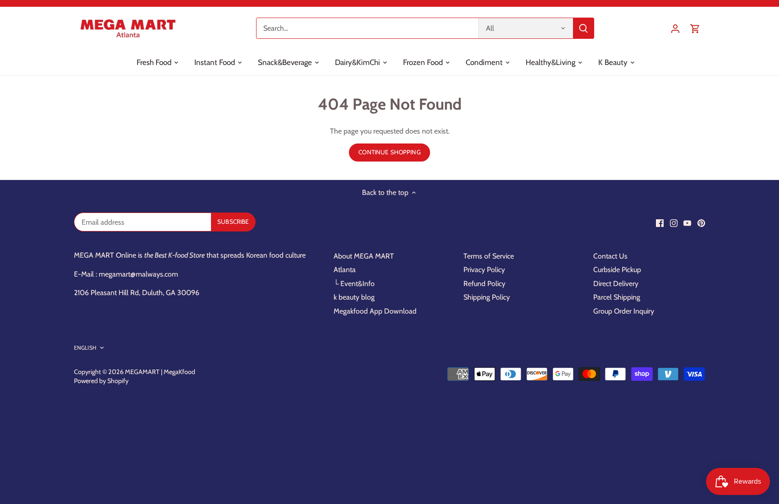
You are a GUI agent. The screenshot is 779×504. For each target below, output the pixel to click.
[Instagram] (674, 223)
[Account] (675, 28)
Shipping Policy (486, 297)
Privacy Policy (484, 269)
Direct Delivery (615, 283)
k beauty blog (354, 297)
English (85, 347)
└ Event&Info (354, 283)
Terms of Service (488, 256)
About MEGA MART (364, 256)
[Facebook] (660, 223)
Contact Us (610, 256)
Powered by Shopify (101, 381)
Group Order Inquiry (623, 311)
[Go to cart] (695, 28)
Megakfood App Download (375, 311)
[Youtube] (687, 223)
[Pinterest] (701, 223)
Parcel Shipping (616, 297)
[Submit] (583, 28)
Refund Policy (484, 283)
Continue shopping (389, 152)
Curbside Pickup (617, 269)
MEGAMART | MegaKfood (160, 372)
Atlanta (345, 269)
